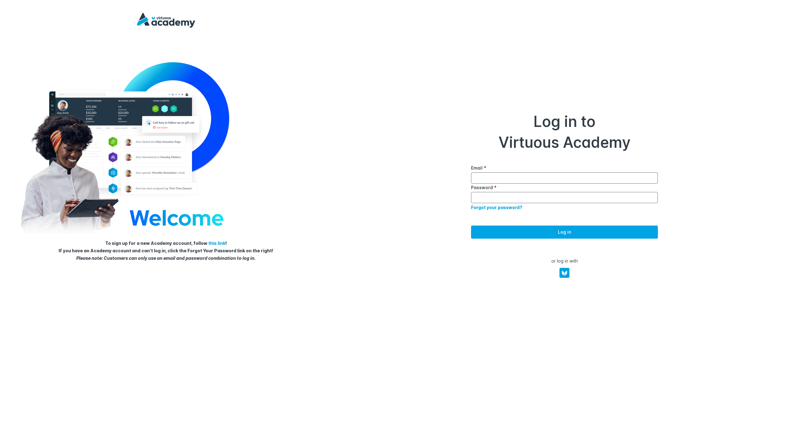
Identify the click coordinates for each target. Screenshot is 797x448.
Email (478, 167)
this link (216, 243)
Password (484, 187)
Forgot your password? (496, 207)
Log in (564, 232)
